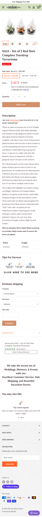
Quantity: (6, 96)
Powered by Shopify (9, 511)
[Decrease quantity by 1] (13, 96)
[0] (38, 7)
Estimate (9, 323)
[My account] (34, 7)
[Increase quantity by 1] (25, 96)
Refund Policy (7, 333)
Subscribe (9, 464)
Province (5, 299)
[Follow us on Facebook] (3, 482)
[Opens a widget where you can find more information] (34, 513)
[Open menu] (3, 7)
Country (5, 289)
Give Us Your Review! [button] (21, 352)
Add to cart (21, 104)
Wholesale (14, 120)
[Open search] (29, 7)
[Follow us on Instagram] (7, 482)
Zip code (5, 309)
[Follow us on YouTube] (11, 482)
